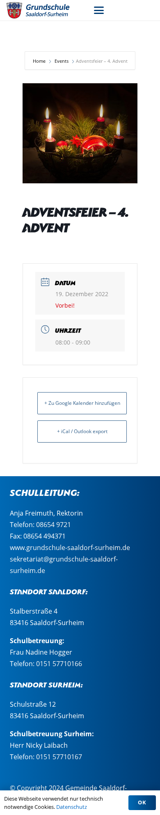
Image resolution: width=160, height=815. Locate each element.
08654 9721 (53, 524)
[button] (99, 10)
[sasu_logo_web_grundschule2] (43, 10)
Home (40, 61)
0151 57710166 (59, 663)
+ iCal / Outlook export (82, 431)
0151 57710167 (59, 756)
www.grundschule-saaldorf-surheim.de (70, 547)
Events (62, 61)
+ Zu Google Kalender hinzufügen (82, 403)
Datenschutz (71, 806)
